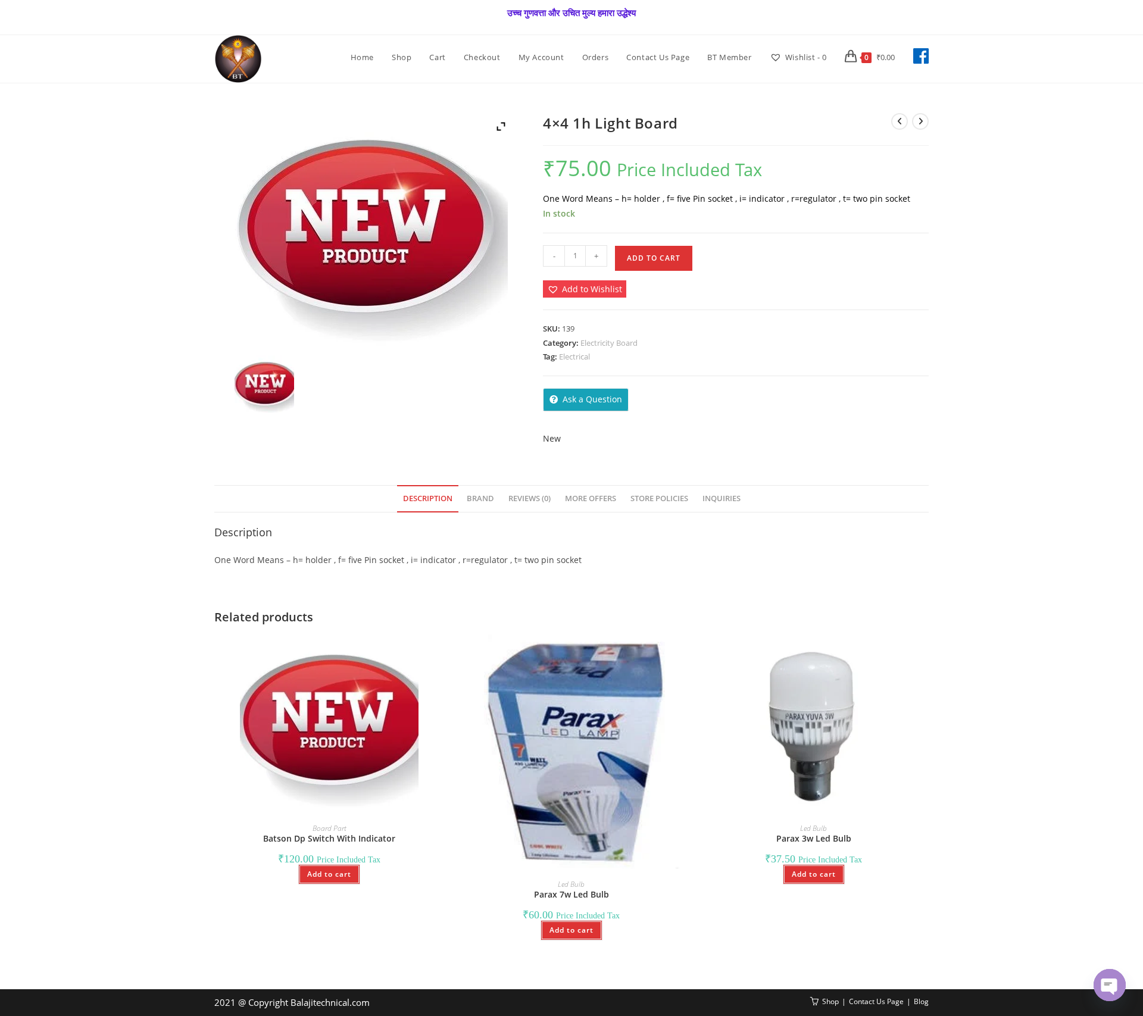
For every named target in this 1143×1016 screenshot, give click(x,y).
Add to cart (653, 258)
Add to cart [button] (329, 874)
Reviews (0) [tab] (529, 498)
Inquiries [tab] (721, 498)
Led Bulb (571, 884)
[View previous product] (899, 121)
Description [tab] (427, 498)
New (552, 438)
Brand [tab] (480, 498)
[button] (584, 289)
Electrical (574, 356)
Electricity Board (609, 342)
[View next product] (920, 121)
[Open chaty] (1110, 985)
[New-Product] (264, 385)
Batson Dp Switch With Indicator (329, 838)
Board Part (329, 828)
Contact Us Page (876, 1001)
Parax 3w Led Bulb (813, 838)
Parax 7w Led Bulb (571, 894)
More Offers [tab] (590, 498)
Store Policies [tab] (659, 498)
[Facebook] (920, 56)
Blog (921, 1001)
